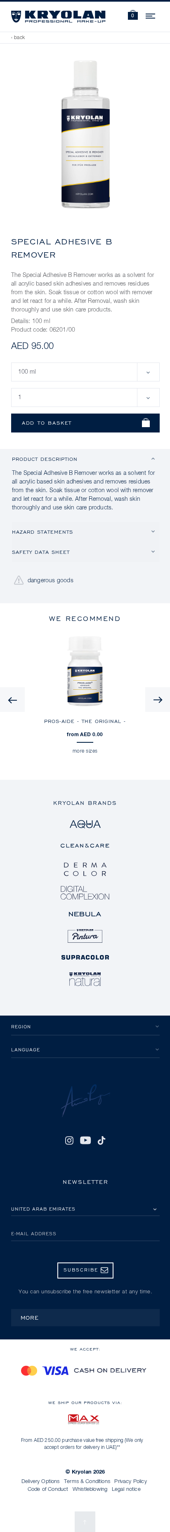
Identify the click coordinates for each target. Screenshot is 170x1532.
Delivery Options (40, 1481)
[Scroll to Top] (85, 1521)
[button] (133, 16)
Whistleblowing (90, 1489)
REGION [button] (21, 1026)
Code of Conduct (48, 1489)
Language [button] (25, 1049)
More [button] (30, 1317)
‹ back (18, 37)
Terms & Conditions (87, 1481)
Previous (12, 699)
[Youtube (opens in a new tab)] (85, 1140)
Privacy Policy (130, 1481)
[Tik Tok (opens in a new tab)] (101, 1140)
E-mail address (34, 1233)
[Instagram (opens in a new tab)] (69, 1140)
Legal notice (126, 1489)
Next (157, 699)
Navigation (151, 14)
